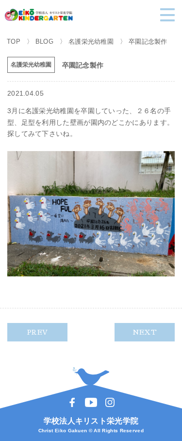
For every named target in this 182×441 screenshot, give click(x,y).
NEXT (144, 332)
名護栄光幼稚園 (91, 41)
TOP (13, 41)
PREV (37, 332)
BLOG (44, 41)
